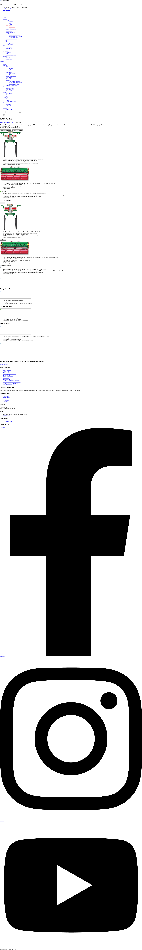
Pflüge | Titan (6, 371)
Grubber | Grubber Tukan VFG (10, 383)
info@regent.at (6, 10)
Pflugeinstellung (9, 44)
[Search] (20, 112)
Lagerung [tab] (3, 130)
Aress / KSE (12, 27)
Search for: (2, 112)
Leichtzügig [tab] (8, 130)
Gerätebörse (9, 48)
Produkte (5, 19)
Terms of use (6, 400)
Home (4, 17)
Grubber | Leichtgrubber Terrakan (11, 380)
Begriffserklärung (10, 41)
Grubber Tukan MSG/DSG (15, 36)
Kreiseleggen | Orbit (7, 375)
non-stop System (10, 43)
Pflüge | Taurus (6, 372)
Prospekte (8, 52)
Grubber (8, 33)
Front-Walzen (9, 31)
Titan (10, 23)
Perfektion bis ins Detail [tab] (17, 130)
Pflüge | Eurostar (7, 370)
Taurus (10, 24)
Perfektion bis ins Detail (6, 265)
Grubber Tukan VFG (14, 37)
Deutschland (9, 59)
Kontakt (5, 56)
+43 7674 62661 (7, 8)
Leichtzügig (3, 239)
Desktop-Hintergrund (11, 55)
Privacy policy (6, 397)
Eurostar (11, 21)
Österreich (8, 57)
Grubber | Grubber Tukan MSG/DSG (11, 382)
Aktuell (4, 45)
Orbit (10, 28)
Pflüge (7, 20)
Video (7, 53)
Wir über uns (9, 47)
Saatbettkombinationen (11, 39)
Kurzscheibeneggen (10, 32)
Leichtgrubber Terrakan (14, 35)
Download (5, 51)
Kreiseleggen (9, 25)
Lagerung (3, 202)
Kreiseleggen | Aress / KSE (9, 374)
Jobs (7, 49)
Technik (5, 40)
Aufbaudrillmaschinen (11, 29)
